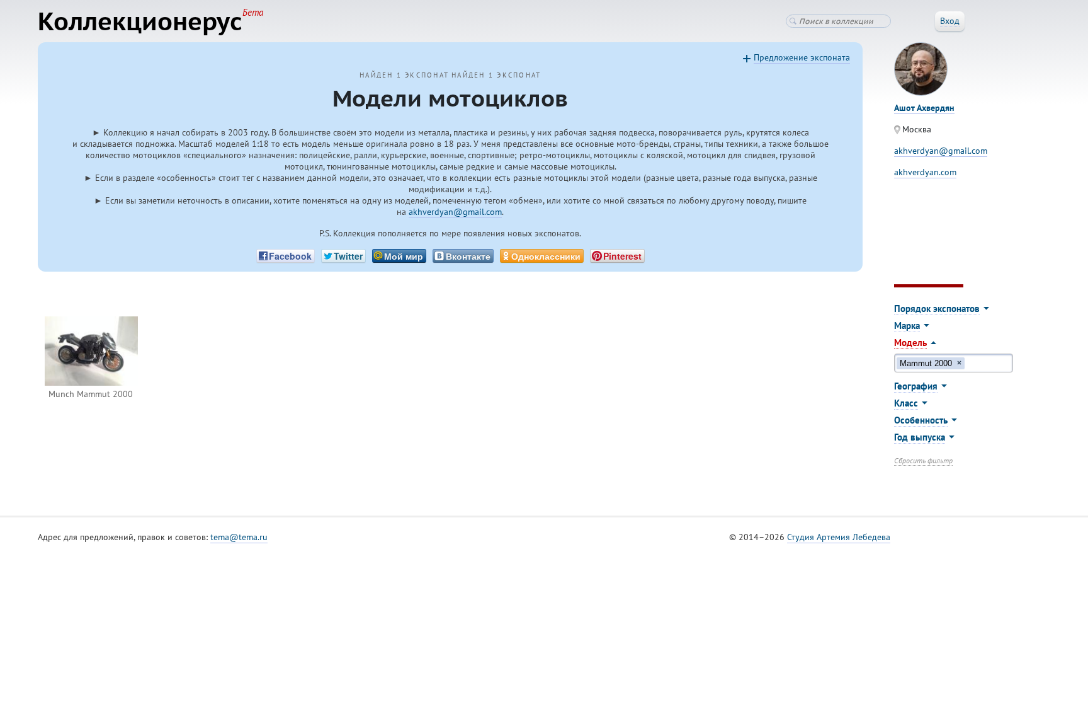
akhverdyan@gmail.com (455, 211)
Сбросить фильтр (923, 460)
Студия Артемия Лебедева (838, 537)
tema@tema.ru (239, 537)
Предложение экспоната (802, 57)
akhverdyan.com (925, 172)
